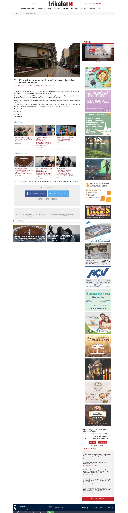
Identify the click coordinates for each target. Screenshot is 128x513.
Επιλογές (57, 9)
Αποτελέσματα (102, 442)
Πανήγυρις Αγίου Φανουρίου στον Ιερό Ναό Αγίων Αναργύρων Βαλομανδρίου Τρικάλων (29, 237)
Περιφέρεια (74, 9)
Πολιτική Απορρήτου (24, 509)
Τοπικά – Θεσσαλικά (27, 9)
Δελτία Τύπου (41, 9)
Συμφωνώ (51, 512)
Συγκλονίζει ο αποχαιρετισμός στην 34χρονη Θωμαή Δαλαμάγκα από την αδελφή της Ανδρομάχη (61, 236)
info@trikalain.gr (58, 507)
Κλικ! (99, 9)
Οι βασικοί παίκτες (98, 54)
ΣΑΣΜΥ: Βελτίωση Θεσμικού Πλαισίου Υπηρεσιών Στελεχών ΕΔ (30, 215)
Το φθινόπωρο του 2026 (100, 434)
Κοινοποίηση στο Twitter (60, 193)
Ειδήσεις (31, 181)
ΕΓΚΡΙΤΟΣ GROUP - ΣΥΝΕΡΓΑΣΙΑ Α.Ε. (103, 507)
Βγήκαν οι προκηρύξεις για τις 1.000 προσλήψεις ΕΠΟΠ (94, 462)
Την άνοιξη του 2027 (100, 436)
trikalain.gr (75, 181)
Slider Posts (18, 122)
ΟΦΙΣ (49, 9)
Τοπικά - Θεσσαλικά (34, 85)
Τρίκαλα (98, 3)
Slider (96, 466)
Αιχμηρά (65, 9)
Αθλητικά (84, 9)
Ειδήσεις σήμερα (20, 153)
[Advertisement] (64, 28)
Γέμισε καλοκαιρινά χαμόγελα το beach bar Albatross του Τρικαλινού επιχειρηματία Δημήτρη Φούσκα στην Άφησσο (97, 489)
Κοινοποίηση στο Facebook (37, 193)
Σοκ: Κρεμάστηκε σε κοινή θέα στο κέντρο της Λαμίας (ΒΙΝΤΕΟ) (63, 215)
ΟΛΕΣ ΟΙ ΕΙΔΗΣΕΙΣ (98, 499)
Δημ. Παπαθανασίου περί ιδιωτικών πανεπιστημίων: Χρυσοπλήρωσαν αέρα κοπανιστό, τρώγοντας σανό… (96, 471)
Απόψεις (92, 9)
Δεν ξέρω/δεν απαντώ (100, 438)
